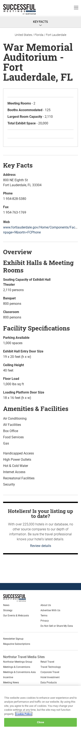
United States (23, 34)
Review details (40, 546)
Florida (38, 34)
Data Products (48, 682)
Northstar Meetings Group (17, 661)
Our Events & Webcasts (16, 615)
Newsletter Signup (13, 638)
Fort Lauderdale (56, 34)
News (6, 605)
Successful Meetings (26, 9)
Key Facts (40, 21)
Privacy (44, 620)
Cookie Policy (24, 713)
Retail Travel (47, 661)
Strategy (7, 610)
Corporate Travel (49, 672)
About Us (45, 605)
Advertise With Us (50, 610)
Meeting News (11, 682)
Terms (43, 615)
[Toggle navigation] (76, 7)
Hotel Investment (50, 677)
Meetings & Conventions (16, 667)
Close (40, 722)
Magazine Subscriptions (16, 644)
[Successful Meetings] (24, 597)
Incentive (8, 677)
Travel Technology (50, 667)
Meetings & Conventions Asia (19, 672)
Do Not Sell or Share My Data (56, 625)
